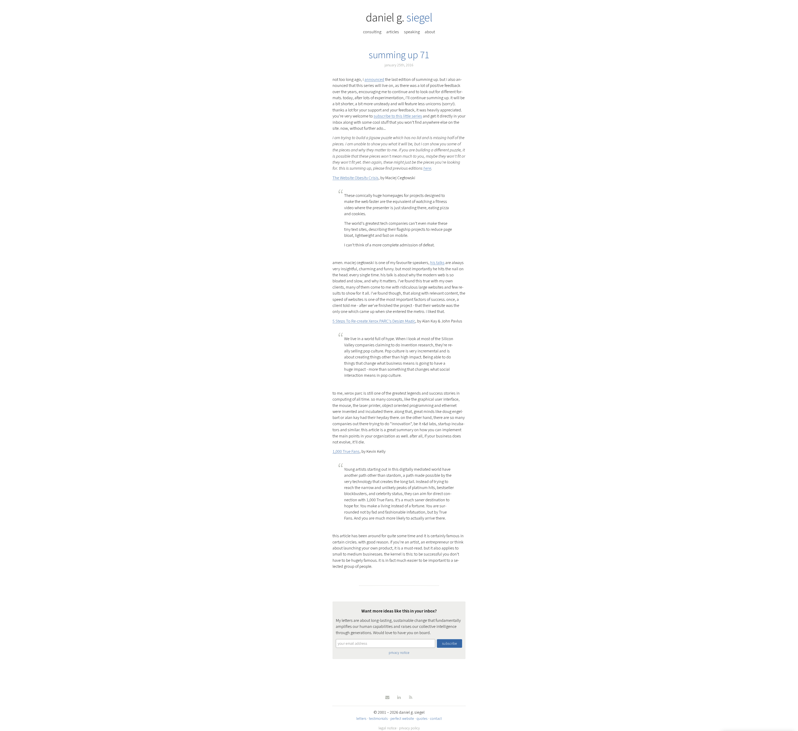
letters (361, 718)
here (427, 168)
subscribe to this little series (398, 116)
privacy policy (409, 728)
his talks (437, 262)
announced (374, 79)
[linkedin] (399, 697)
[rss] (410, 697)
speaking (412, 32)
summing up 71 (399, 55)
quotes (421, 718)
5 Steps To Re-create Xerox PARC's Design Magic (373, 321)
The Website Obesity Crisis (355, 178)
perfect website (402, 718)
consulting (372, 32)
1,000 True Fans (346, 451)
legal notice (387, 728)
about (430, 32)
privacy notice (399, 652)
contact (436, 718)
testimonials (378, 718)
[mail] (387, 697)
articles (392, 32)
